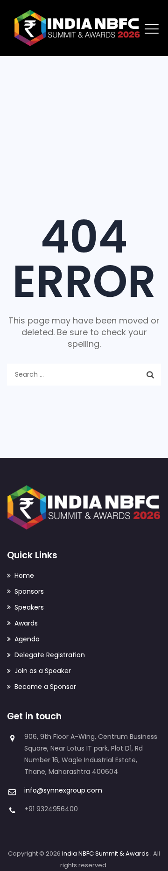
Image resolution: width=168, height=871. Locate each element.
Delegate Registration (49, 655)
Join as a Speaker (42, 670)
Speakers (29, 607)
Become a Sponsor (45, 686)
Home (24, 575)
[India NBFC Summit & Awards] (77, 28)
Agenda (27, 639)
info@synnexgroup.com (63, 790)
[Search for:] (84, 375)
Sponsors (29, 591)
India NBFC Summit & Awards (106, 853)
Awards (26, 623)
